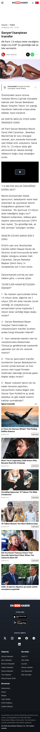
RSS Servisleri (26, 675)
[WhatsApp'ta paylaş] (32, 54)
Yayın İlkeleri (5, 699)
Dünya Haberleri (7, 671)
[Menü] (2, 3)
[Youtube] (19, 638)
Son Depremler (26, 671)
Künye (3, 692)
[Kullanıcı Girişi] (33, 3)
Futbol (12, 25)
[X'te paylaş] (28, 54)
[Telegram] (33, 638)
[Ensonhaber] (20, 3)
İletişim (3, 695)
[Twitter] (4, 638)
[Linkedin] (19, 644)
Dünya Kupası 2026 (8, 678)
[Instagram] (12, 638)
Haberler (4, 25)
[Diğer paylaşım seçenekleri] (37, 54)
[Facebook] (26, 638)
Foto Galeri (25, 660)
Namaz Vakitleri (27, 667)
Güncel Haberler (7, 656)
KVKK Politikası (6, 703)
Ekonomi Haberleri (7, 664)
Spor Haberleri (6, 660)
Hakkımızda (5, 688)
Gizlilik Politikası (7, 706)
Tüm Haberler (6, 675)
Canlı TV (24, 656)
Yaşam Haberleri (7, 667)
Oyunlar (24, 664)
